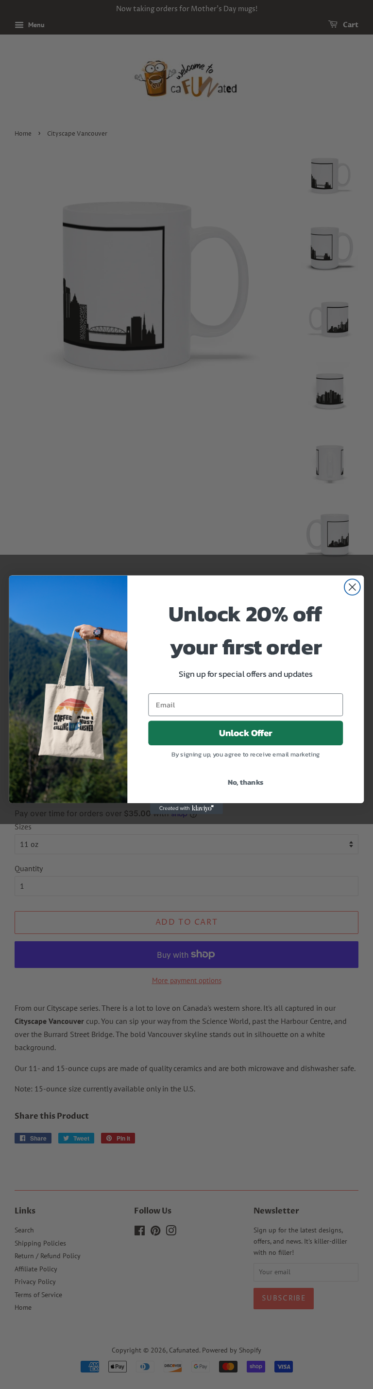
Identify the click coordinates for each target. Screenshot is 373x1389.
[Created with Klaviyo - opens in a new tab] (186, 808)
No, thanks (246, 781)
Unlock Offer (245, 732)
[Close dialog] (352, 587)
